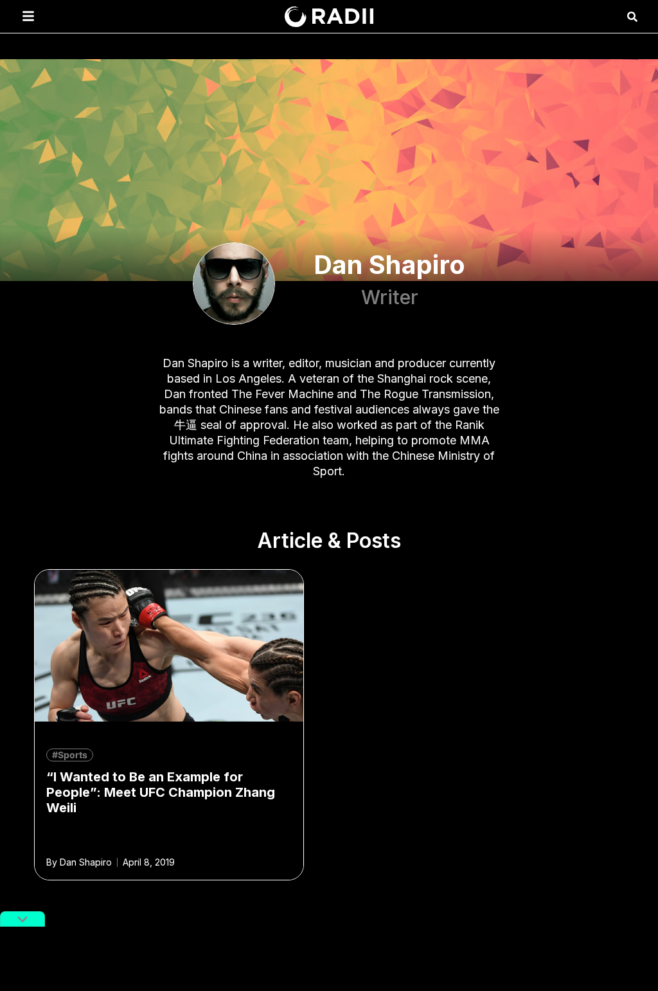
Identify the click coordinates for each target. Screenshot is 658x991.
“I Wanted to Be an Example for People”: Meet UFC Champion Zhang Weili (160, 792)
